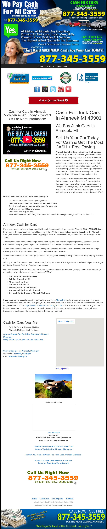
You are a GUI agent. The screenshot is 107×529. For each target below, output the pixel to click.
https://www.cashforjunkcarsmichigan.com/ (43, 305)
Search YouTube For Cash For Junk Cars (53, 446)
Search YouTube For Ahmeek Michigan (53, 449)
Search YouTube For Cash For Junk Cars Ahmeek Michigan (53, 455)
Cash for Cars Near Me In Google (53, 463)
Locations (50, 66)
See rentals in (54, 432)
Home (40, 66)
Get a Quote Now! (52, 100)
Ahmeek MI (61, 300)
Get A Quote (62, 66)
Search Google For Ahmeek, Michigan (21, 351)
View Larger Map (62, 369)
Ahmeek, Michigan (22, 353)
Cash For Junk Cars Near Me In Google (53, 460)
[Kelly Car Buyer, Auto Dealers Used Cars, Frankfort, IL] (87, 78)
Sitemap (69, 498)
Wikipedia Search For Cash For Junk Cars (23, 340)
